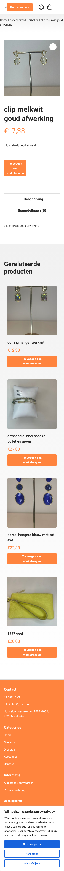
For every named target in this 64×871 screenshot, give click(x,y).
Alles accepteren (32, 844)
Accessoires (17, 20)
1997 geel (15, 633)
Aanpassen (32, 853)
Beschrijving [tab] (33, 199)
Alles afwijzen (32, 863)
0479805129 (12, 697)
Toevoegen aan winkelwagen (15, 168)
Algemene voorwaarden (18, 783)
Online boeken (19, 7)
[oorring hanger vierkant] (32, 310)
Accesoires (11, 756)
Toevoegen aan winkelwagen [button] (32, 361)
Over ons (10, 742)
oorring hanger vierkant (25, 342)
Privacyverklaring (14, 790)
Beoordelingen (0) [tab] (32, 210)
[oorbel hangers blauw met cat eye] (32, 503)
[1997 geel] (32, 601)
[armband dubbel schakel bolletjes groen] (32, 404)
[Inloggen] (41, 7)
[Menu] (58, 7)
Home (3, 20)
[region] (32, 838)
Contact (9, 764)
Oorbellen (33, 20)
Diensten (9, 749)
